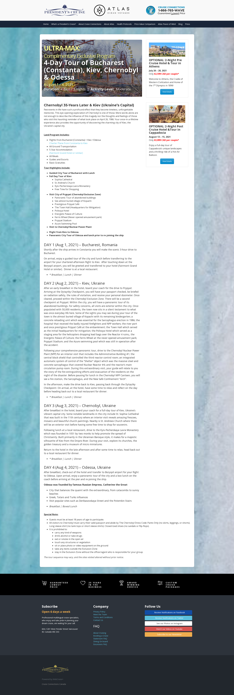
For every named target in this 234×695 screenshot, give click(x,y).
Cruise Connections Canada (54, 684)
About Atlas (109, 24)
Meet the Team (100, 614)
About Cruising (99, 633)
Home (46, 24)
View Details (167, 92)
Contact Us (98, 620)
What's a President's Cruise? (63, 24)
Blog (180, 24)
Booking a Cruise (100, 635)
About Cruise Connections (90, 24)
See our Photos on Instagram (169, 623)
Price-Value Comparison (144, 24)
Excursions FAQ (100, 644)
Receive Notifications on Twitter (169, 618)
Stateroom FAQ (100, 638)
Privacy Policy (99, 611)
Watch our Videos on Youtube (169, 629)
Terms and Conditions (103, 617)
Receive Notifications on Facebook (169, 612)
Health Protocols (124, 24)
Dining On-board (100, 641)
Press (187, 24)
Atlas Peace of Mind (167, 24)
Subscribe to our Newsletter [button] (169, 634)
